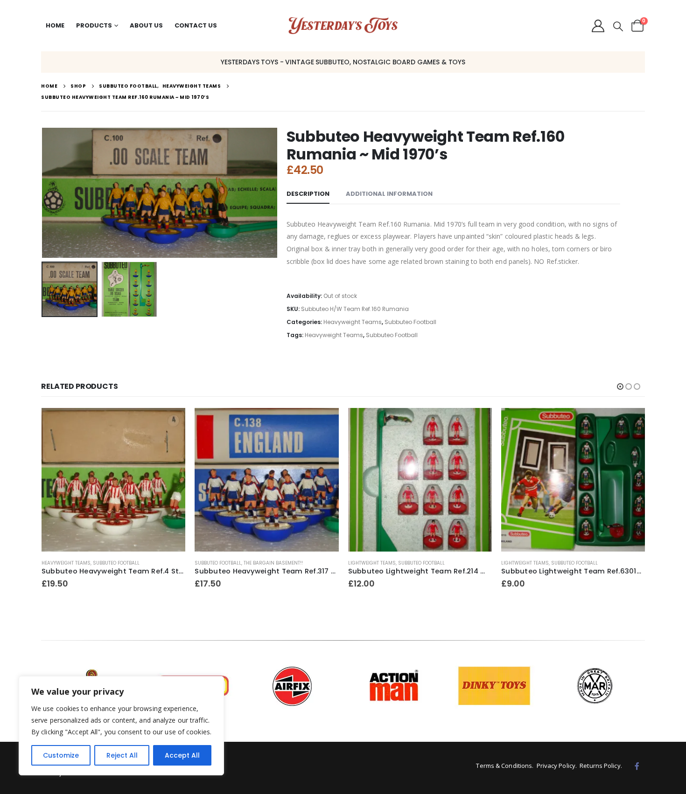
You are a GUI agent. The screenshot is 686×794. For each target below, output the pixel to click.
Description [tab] (308, 193)
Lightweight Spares (526, 527)
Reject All (122, 755)
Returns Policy (600, 765)
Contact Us (196, 25)
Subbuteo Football (410, 322)
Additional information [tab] (389, 193)
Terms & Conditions (504, 765)
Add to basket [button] (169, 423)
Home (55, 25)
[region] (121, 725)
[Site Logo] (343, 26)
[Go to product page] (113, 480)
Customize (61, 755)
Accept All (182, 755)
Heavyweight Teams (352, 322)
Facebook (637, 766)
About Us (146, 25)
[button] (617, 26)
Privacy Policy (556, 765)
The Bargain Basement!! (119, 562)
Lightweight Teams (218, 562)
